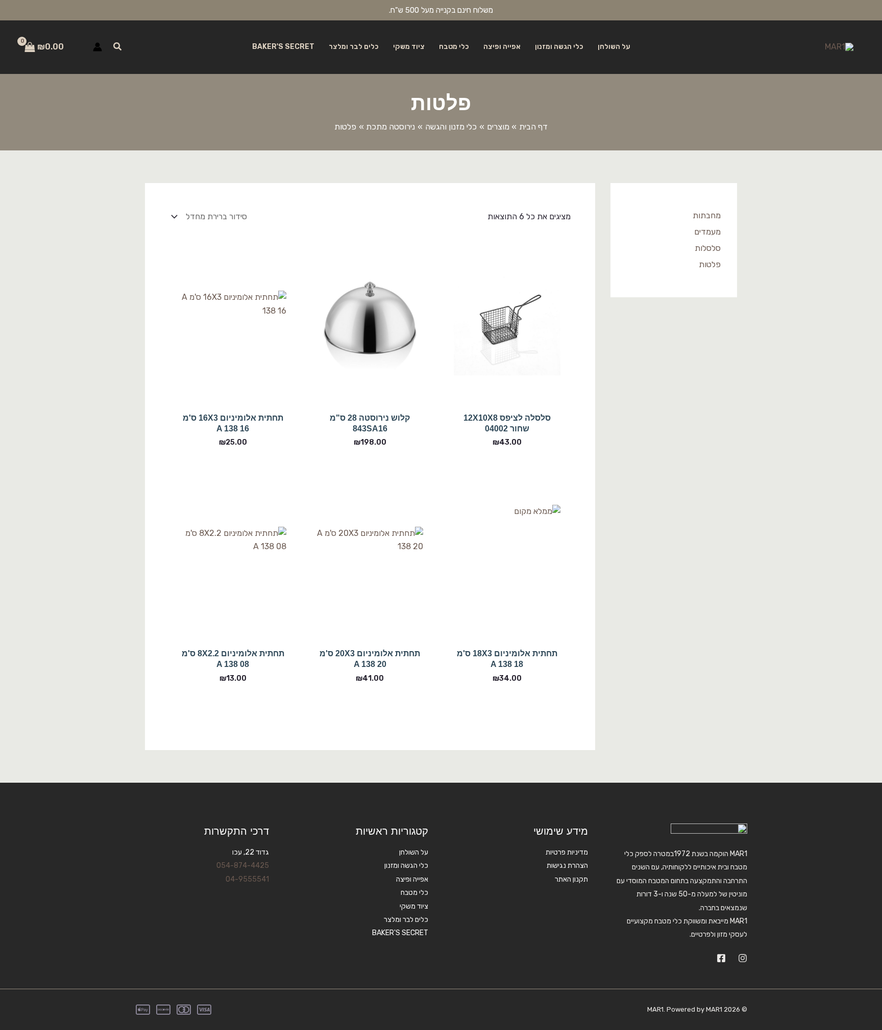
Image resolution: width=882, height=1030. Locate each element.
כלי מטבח (454, 46)
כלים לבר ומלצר (354, 46)
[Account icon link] (97, 47)
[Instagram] (742, 958)
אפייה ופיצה (502, 46)
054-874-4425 (242, 865)
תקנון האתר (571, 879)
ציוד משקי (409, 46)
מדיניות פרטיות (567, 852)
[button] (116, 47)
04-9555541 (247, 879)
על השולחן (614, 46)
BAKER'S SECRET (283, 46)
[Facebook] (721, 958)
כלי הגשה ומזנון (559, 46)
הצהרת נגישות (567, 865)
